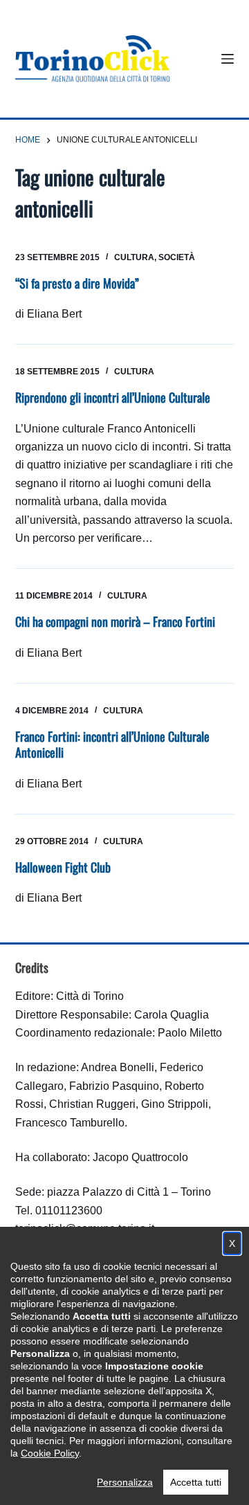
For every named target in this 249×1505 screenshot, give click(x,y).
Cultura (134, 257)
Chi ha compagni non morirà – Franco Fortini (115, 621)
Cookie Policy (50, 1453)
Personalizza (125, 1482)
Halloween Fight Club (63, 867)
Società (176, 257)
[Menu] (227, 59)
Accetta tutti (195, 1482)
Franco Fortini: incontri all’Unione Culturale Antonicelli (112, 744)
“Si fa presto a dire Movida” (77, 283)
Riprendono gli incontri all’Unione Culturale (112, 397)
